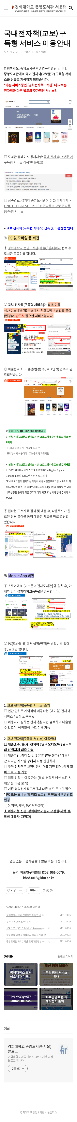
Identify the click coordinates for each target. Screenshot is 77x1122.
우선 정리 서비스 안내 (17, 922)
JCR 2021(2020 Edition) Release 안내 (26, 928)
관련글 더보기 (65, 956)
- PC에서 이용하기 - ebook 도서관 (23, 448)
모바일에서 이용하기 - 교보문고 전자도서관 (28, 453)
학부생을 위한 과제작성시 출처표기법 (24, 935)
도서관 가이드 (13, 907)
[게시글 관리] (20, 891)
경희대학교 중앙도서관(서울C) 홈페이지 (34, 248)
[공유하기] (15, 891)
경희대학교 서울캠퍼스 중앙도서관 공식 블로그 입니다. (30, 1058)
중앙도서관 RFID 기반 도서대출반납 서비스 (26, 941)
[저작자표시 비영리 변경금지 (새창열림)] (47, 890)
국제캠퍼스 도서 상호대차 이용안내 (23, 915)
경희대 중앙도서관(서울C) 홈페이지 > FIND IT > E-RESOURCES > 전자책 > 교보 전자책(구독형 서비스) (37, 206)
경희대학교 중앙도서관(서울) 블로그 (29, 1049)
